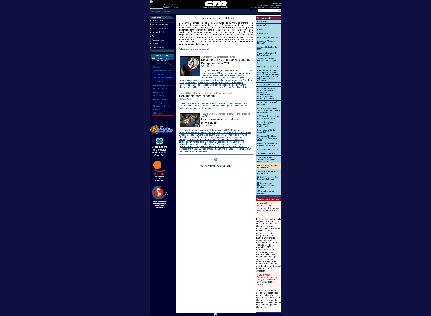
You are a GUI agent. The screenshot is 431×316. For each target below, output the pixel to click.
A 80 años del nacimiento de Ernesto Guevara (268, 117)
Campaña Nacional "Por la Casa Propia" (267, 54)
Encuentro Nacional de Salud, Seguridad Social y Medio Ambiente (268, 110)
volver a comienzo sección (270, 196)
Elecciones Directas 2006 (268, 85)
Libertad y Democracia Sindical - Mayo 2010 (267, 145)
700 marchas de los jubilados (265, 192)
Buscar (253, 10)
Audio (260, 29)
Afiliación (156, 67)
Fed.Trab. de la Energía (162, 74)
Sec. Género (158, 92)
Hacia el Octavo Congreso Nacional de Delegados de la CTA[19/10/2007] (225, 120)
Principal (155, 12)
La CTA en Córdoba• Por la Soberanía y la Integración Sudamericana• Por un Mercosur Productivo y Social (266, 93)
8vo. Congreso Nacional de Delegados (267, 166)
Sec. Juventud (158, 95)
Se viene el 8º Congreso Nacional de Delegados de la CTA (268, 210)
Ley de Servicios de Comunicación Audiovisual (265, 124)
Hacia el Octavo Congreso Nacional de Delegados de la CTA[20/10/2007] (207, 96)
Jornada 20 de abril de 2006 (267, 48)
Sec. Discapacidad (160, 88)
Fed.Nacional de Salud (162, 71)
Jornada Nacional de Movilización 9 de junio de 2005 (267, 61)
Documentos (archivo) (162, 64)
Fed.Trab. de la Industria (163, 78)
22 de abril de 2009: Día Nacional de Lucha (267, 178)
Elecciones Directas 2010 (268, 150)
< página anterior (207, 166)
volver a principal (224, 166)
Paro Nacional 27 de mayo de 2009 (266, 131)
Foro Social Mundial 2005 (268, 37)
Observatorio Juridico (161, 106)
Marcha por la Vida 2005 (267, 67)
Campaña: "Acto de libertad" (266, 42)
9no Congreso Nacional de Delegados (267, 172)
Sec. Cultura (158, 81)
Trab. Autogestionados (162, 103)
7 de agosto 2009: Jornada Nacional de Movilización (266, 159)
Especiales (165, 12)
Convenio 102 (263, 33)
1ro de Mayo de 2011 (266, 154)
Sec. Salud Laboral (160, 99)
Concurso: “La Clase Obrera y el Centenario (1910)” (267, 138)
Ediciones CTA (159, 110)
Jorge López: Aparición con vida (267, 103)
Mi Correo (157, 113)
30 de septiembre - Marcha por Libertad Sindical (266, 185)
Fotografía (262, 25)
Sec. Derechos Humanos (163, 85)
